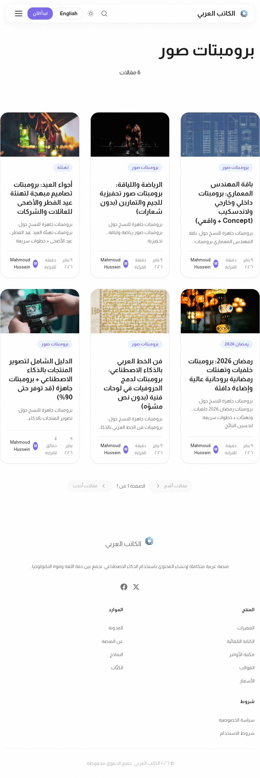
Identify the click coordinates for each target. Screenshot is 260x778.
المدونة (115, 628)
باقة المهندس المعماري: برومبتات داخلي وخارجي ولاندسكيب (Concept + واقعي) (224, 202)
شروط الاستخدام (237, 733)
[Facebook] (124, 588)
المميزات (246, 628)
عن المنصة (112, 641)
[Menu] (18, 13)
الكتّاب (117, 667)
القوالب (247, 667)
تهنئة (62, 167)
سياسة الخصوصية (237, 720)
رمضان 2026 (236, 343)
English (69, 13)
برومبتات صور (235, 167)
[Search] (104, 13)
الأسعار (247, 680)
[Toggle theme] (91, 13)
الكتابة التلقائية (241, 641)
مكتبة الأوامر (242, 654)
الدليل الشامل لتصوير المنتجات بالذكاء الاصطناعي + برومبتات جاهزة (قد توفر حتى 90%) (40, 379)
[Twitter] (136, 588)
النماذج (116, 654)
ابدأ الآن (40, 13)
